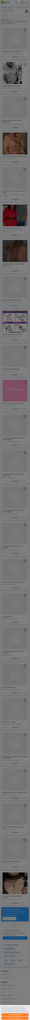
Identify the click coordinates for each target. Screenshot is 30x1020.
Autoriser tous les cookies (15, 1014)
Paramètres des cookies (15, 1018)
